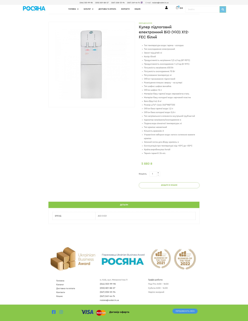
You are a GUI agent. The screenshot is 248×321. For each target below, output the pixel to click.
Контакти (125, 9)
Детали (124, 205)
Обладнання (145, 23)
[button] (185, 311)
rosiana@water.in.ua (160, 3)
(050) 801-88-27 (102, 3)
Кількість (143, 174)
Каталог (87, 9)
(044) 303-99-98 (86, 3)
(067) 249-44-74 (133, 3)
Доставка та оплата (107, 9)
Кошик (137, 9)
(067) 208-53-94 (118, 3)
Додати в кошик (169, 185)
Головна (72, 9)
